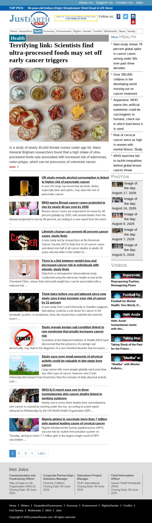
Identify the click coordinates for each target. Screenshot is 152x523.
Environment (64, 31)
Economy (49, 31)
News (122, 31)
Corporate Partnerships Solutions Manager (58, 477)
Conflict (97, 31)
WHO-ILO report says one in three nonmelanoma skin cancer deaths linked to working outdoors (72, 394)
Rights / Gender (82, 31)
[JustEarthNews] (29, 19)
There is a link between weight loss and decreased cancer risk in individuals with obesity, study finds (70, 265)
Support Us (104, 2)
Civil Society (16, 510)
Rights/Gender (110, 505)
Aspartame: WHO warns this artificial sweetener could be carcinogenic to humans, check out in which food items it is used (128, 114)
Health (38, 31)
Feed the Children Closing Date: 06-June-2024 (57, 486)
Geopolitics (25, 31)
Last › (42, 453)
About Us (85, 2)
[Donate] (76, 18)
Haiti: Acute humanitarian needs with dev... (124, 324)
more (12, 166)
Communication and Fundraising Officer (22, 477)
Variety (131, 31)
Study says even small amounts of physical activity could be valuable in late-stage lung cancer (72, 361)
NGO (48, 510)
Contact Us (124, 2)
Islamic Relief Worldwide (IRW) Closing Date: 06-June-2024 (126, 488)
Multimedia (110, 31)
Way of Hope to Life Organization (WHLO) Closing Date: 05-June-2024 (23, 488)
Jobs (139, 2)
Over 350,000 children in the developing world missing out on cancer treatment (125, 84)
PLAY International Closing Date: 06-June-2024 (91, 486)
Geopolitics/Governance (48, 505)
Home (13, 31)
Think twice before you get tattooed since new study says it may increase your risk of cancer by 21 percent (74, 298)
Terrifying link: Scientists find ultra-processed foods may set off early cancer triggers (55, 53)
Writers (25, 505)
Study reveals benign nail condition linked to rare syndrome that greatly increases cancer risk (73, 331)
